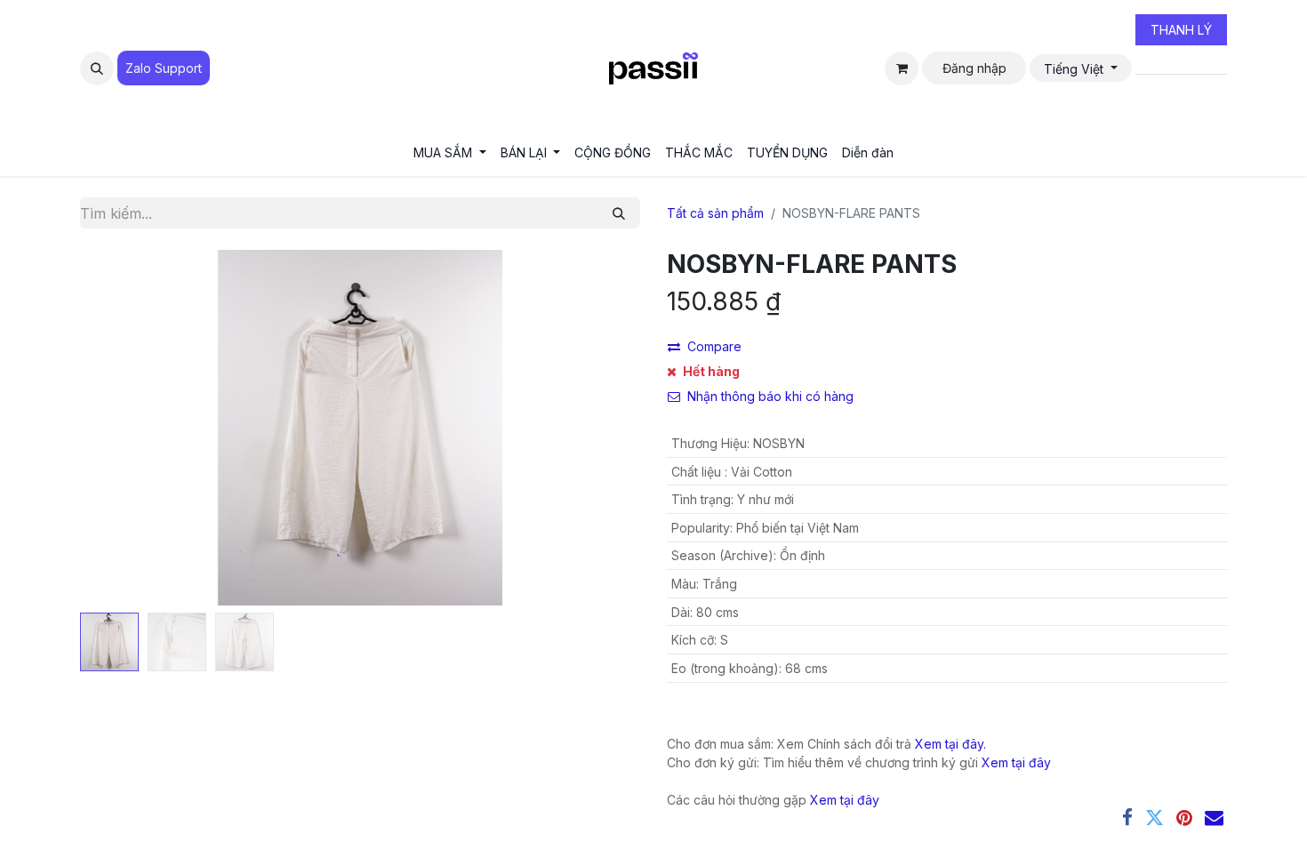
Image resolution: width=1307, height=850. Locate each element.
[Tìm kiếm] (618, 213)
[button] (97, 68)
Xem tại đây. (950, 743)
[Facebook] (1127, 817)
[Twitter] (1154, 817)
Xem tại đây (1016, 762)
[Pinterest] (1184, 817)
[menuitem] (449, 152)
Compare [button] (714, 346)
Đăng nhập (974, 68)
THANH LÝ (1181, 29)
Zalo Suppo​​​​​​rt (163, 68)
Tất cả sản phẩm (715, 213)
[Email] (1214, 817)
